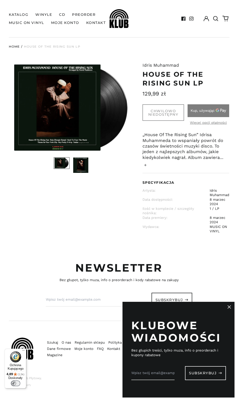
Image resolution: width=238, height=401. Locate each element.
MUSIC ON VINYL (26, 22)
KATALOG (19, 14)
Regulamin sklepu (90, 342)
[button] (216, 19)
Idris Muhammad (160, 65)
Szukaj (52, 342)
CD (62, 14)
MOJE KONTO (65, 22)
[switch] (15, 383)
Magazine (55, 355)
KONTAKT (96, 22)
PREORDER (84, 14)
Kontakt (113, 349)
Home (14, 46)
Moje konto (83, 349)
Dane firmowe (59, 349)
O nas (66, 342)
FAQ (100, 349)
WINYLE (43, 14)
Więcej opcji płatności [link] (208, 123)
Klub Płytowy (31, 378)
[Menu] (23, 351)
